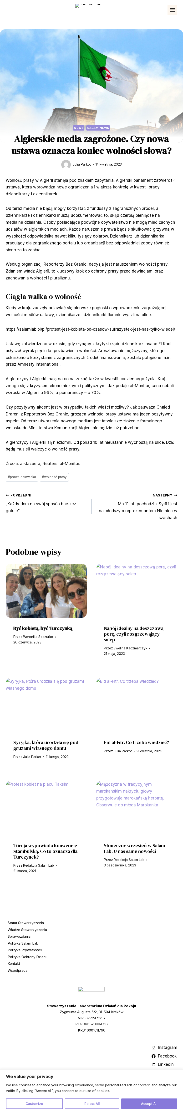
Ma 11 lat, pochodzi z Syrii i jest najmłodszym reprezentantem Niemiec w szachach (138, 506)
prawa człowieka (22, 477)
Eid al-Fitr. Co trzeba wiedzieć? (136, 742)
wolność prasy (54, 477)
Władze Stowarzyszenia (27, 929)
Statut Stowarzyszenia (26, 923)
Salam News (98, 128)
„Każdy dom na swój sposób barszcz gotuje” (41, 503)
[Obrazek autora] (66, 164)
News (78, 128)
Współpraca (17, 970)
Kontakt (14, 963)
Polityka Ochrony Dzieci (27, 957)
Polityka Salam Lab (23, 943)
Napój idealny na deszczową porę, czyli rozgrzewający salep (133, 634)
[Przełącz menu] (172, 10)
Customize (34, 1104)
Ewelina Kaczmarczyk (130, 648)
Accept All (149, 1104)
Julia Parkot (82, 164)
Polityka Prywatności (25, 950)
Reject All (92, 1104)
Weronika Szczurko (38, 637)
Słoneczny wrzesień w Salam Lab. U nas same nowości (134, 848)
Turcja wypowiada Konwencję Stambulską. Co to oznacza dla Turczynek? (45, 851)
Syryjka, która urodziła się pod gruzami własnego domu (45, 745)
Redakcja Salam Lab (38, 865)
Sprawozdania (19, 936)
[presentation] (46, 591)
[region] (91, 1091)
